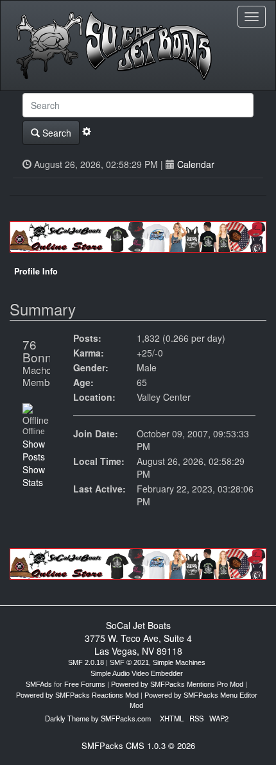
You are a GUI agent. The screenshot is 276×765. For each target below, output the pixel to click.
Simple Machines (179, 662)
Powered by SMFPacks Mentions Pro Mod (177, 684)
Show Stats (33, 476)
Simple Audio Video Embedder (137, 673)
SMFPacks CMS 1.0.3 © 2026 (138, 745)
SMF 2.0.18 (86, 662)
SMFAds (39, 684)
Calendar (195, 164)
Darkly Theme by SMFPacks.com (98, 718)
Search (55, 132)
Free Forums (84, 684)
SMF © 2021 (129, 662)
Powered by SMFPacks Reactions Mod (77, 695)
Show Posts (33, 450)
